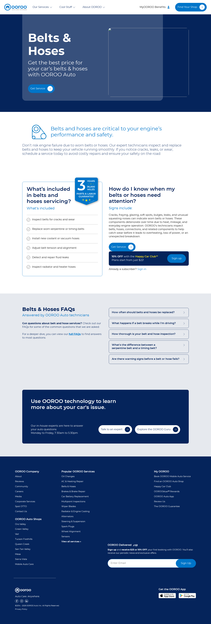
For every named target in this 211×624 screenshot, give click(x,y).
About (18, 476)
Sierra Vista (21, 559)
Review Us (159, 501)
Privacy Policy (21, 609)
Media (18, 496)
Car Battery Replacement (75, 496)
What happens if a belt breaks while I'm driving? (144, 323)
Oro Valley (20, 524)
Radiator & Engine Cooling (75, 511)
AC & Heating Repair (72, 481)
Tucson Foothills (23, 539)
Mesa (18, 554)
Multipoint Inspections (73, 501)
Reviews (19, 481)
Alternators (67, 516)
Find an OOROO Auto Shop (169, 481)
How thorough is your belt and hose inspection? (143, 334)
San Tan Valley (22, 549)
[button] (43, 7)
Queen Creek (22, 544)
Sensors (65, 536)
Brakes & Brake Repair (73, 491)
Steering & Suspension (73, 521)
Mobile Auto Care (24, 564)
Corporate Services (25, 501)
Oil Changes (67, 476)
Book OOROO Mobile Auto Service (172, 476)
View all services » (71, 542)
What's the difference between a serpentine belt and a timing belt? (134, 347)
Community (21, 486)
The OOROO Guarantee (167, 506)
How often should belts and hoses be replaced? (143, 312)
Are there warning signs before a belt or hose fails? (145, 359)
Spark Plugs (67, 526)
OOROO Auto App (164, 496)
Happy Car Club (162, 486)
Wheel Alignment (71, 531)
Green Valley (21, 529)
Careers (19, 491)
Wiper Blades (68, 506)
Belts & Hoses (68, 486)
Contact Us (21, 511)
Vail (17, 534)
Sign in (141, 269)
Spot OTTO (21, 506)
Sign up (177, 258)
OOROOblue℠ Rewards (166, 491)
